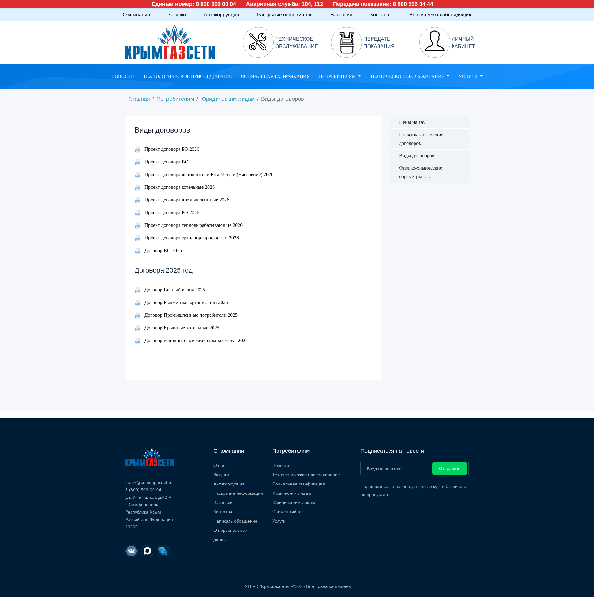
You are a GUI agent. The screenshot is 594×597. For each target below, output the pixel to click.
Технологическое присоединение (187, 76)
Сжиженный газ (287, 511)
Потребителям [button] (338, 76)
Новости (122, 76)
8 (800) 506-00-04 (143, 489)
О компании (136, 14)
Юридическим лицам (227, 99)
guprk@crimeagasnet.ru (149, 482)
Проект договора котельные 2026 (178, 187)
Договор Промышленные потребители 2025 (189, 315)
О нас (219, 465)
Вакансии (341, 14)
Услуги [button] (468, 76)
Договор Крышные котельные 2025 (180, 327)
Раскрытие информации (285, 14)
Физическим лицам (291, 493)
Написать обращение (235, 521)
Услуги (279, 521)
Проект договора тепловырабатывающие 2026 (192, 225)
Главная (139, 99)
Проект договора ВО (165, 161)
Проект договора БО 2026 (170, 149)
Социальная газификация (275, 76)
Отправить (449, 468)
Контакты (381, 14)
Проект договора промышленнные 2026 (185, 199)
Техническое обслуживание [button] (408, 76)
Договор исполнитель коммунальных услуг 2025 (194, 340)
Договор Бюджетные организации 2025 (184, 302)
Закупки (177, 14)
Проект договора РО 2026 (170, 212)
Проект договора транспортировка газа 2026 (190, 237)
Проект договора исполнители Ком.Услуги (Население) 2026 (207, 174)
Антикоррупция (221, 14)
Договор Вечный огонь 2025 (173, 289)
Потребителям (175, 99)
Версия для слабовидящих (440, 14)
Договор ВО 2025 (161, 250)
